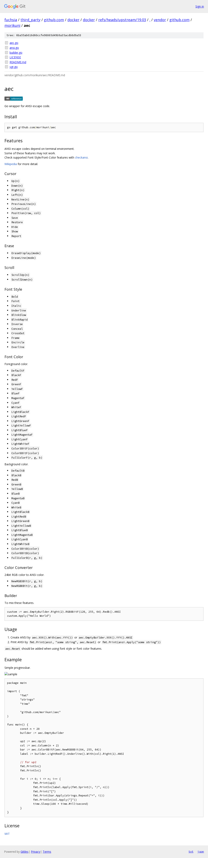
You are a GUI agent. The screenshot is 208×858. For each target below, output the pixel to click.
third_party (30, 19)
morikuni (12, 25)
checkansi (81, 157)
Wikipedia (10, 164)
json (200, 851)
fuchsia (10, 19)
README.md (18, 62)
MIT (7, 834)
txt (190, 851)
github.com (54, 19)
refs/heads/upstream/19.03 (122, 19)
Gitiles (24, 852)
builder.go (16, 52)
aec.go (14, 43)
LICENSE (15, 57)
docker (73, 19)
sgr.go (14, 67)
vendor (160, 19)
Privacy (35, 852)
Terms (47, 852)
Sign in (199, 6)
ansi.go (14, 48)
